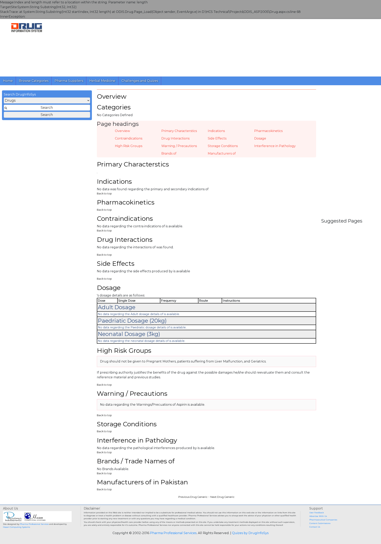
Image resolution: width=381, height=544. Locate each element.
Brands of (168, 153)
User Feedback (316, 512)
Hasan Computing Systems (16, 527)
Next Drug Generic (222, 496)
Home (8, 81)
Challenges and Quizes (139, 81)
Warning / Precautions (179, 146)
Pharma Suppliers (69, 81)
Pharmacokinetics (268, 131)
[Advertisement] (172, 47)
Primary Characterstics (179, 131)
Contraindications (128, 138)
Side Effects (217, 138)
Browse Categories (33, 81)
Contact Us (314, 527)
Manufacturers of (222, 153)
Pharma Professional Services (34, 524)
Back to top (104, 193)
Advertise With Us (318, 516)
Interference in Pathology (275, 146)
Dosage (260, 138)
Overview (122, 131)
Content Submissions (319, 523)
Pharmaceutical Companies (323, 519)
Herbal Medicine (102, 81)
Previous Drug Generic (193, 496)
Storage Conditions (223, 146)
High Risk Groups (128, 146)
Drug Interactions (175, 138)
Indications (216, 131)
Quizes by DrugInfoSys (250, 533)
